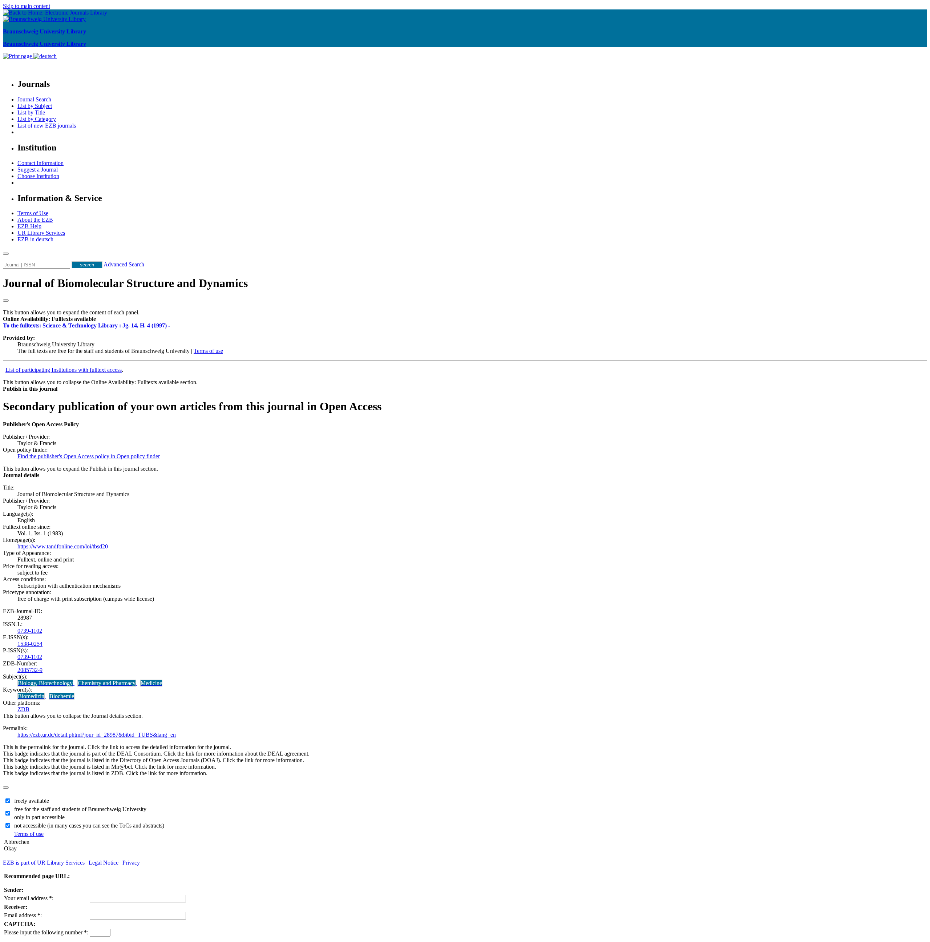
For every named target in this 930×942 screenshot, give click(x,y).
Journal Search (34, 99)
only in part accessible (39, 817)
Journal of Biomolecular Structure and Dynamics (125, 283)
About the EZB (35, 220)
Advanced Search (124, 264)
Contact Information (40, 163)
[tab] (465, 319)
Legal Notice (103, 863)
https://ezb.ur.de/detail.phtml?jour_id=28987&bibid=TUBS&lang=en (96, 735)
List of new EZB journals (46, 125)
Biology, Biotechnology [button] (45, 683)
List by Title (31, 112)
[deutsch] (45, 56)
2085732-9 (30, 670)
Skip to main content (26, 6)
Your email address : (28, 898)
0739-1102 (29, 631)
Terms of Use (32, 213)
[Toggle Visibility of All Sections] (6, 300)
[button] (49, 319)
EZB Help (29, 226)
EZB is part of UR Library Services (44, 863)
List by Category (36, 119)
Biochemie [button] (61, 696)
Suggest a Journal (37, 169)
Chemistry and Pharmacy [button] (107, 683)
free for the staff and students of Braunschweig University (80, 809)
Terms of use (208, 351)
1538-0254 (30, 644)
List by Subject (34, 106)
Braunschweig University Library (44, 31)
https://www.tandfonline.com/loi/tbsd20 (62, 546)
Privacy (131, 863)
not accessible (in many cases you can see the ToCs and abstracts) (89, 825)
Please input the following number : (46, 932)
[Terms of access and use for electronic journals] (172, 325)
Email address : (23, 915)
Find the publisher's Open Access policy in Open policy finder (88, 456)
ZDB (23, 709)
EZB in (35, 239)
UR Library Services (41, 233)
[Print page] (18, 56)
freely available (31, 801)
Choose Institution (38, 176)
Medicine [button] (151, 683)
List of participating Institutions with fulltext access (63, 370)
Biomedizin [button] (31, 696)
